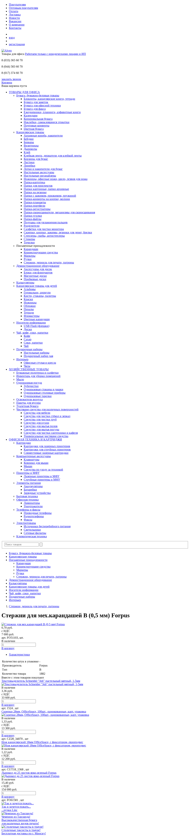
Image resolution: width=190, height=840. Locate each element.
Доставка (15, 14)
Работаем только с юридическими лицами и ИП (55, 53)
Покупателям (17, 4)
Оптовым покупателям (23, 7)
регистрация (17, 44)
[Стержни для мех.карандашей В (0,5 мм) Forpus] (33, 624)
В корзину (7, 648)
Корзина (6, 82)
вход (12, 37)
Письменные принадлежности (28, 559)
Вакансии (15, 21)
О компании (16, 24)
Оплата (13, 11)
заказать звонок (11, 79)
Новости (14, 17)
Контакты (15, 28)
